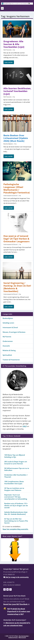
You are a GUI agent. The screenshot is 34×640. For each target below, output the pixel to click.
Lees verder (8, 62)
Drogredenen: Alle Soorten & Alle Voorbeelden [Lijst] (13, 44)
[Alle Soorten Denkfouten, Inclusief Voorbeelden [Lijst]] (17, 76)
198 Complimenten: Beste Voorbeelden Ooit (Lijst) (14, 482)
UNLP (25, 426)
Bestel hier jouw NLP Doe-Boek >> (16, 604)
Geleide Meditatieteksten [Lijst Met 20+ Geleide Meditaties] (15, 513)
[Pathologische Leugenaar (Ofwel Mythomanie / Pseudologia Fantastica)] (17, 171)
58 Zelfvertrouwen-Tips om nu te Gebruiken (16, 469)
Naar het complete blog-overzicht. (15, 529)
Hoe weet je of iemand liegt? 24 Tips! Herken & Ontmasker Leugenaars (16, 239)
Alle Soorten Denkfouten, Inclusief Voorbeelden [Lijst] (17, 91)
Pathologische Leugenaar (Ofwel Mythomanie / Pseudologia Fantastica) (16, 188)
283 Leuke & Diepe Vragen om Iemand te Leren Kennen (15, 463)
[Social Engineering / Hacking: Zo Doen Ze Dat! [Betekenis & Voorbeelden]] (17, 270)
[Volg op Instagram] (4, 589)
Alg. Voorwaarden (23, 636)
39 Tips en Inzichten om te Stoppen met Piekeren (14, 489)
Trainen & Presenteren (11, 360)
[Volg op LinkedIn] (7, 589)
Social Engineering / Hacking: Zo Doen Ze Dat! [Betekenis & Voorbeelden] (17, 287)
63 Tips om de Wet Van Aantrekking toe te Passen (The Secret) (16, 521)
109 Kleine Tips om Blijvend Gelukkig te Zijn (14, 456)
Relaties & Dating (9, 350)
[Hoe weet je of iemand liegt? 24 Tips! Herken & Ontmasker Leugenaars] (17, 222)
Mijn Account (22, 637)
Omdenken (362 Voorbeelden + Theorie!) (16, 476)
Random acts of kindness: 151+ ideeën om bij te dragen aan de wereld (16, 505)
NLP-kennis (7, 50)
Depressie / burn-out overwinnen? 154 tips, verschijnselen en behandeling (15, 497)
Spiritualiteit (7, 355)
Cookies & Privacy (13, 637)
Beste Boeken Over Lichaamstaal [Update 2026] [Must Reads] (15, 138)
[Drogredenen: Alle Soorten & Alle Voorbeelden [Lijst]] (17, 29)
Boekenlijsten (8, 144)
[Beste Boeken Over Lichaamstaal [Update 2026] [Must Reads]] (17, 123)
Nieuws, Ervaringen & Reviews (14, 332)
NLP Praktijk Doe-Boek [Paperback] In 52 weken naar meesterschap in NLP (18, 611)
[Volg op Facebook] (10, 589)
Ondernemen (8, 341)
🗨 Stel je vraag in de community (16, 577)
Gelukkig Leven (8, 323)
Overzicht (6, 346)
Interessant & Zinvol (10, 195)
